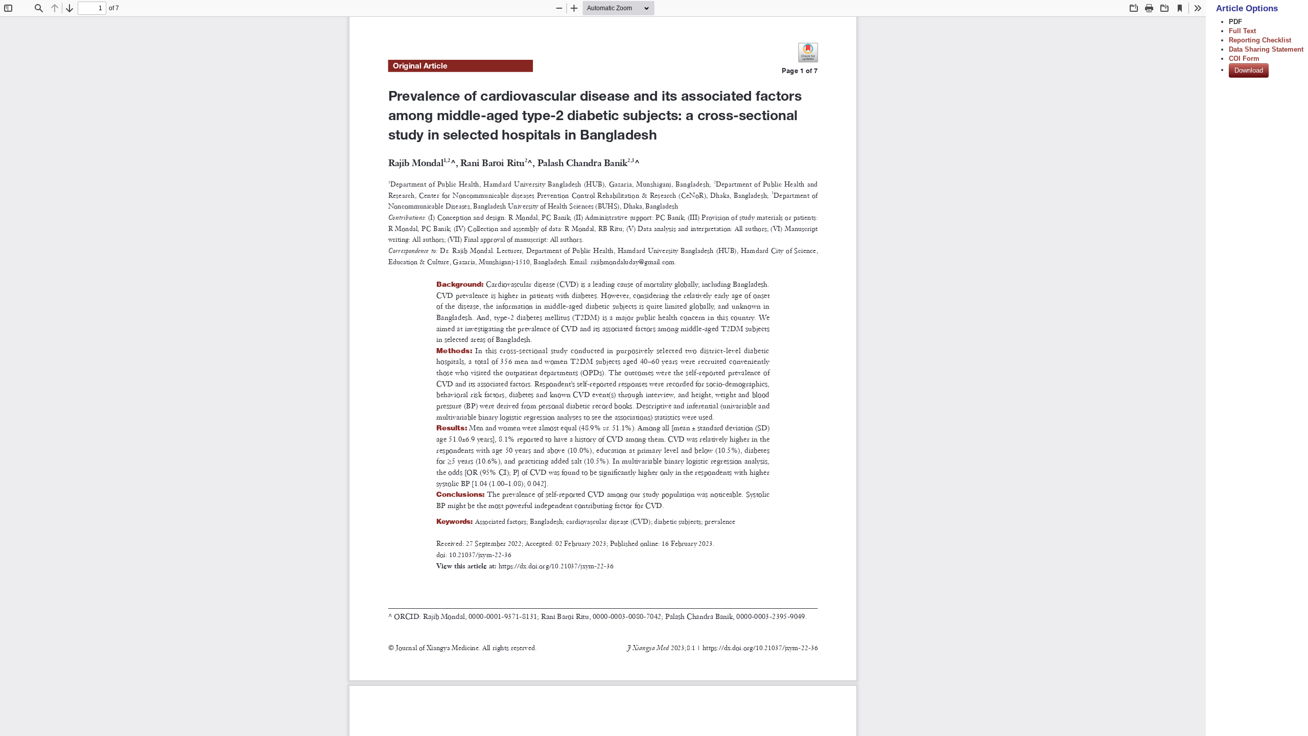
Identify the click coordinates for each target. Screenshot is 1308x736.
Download (1248, 70)
